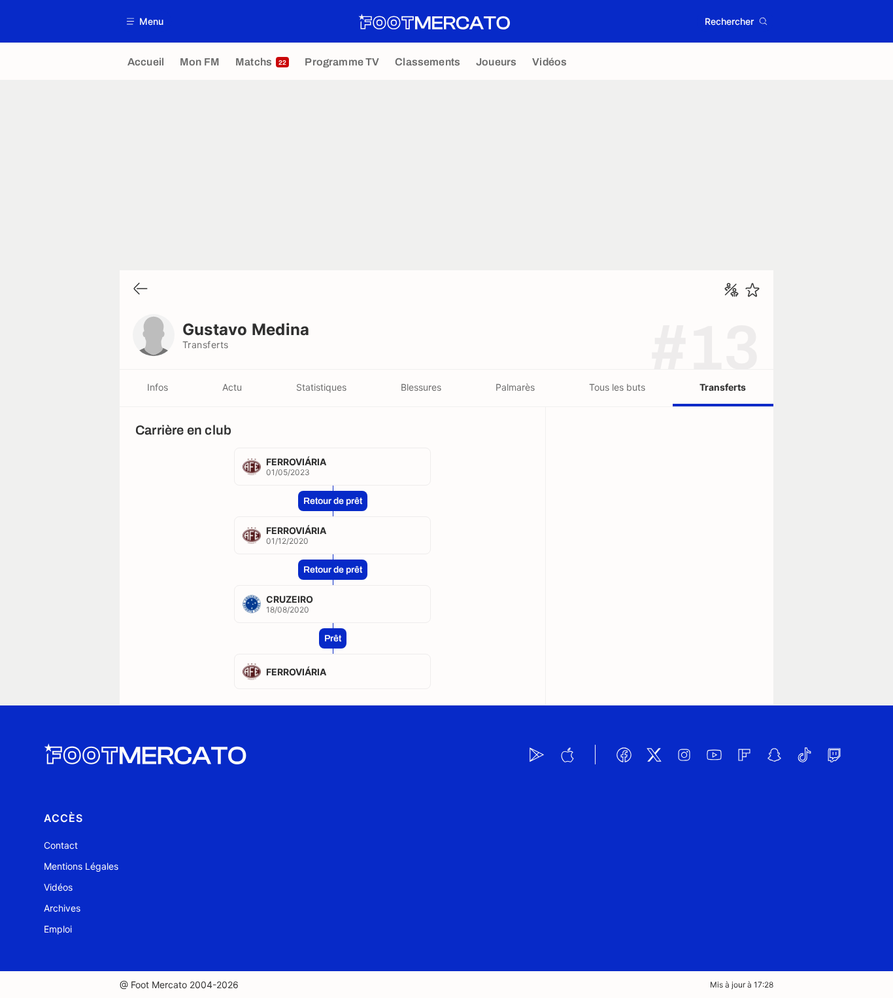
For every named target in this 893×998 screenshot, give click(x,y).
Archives (62, 908)
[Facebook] (623, 754)
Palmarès (515, 387)
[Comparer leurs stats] (731, 290)
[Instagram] (684, 754)
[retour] (140, 289)
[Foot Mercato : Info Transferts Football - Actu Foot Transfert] (434, 21)
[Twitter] (654, 754)
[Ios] (567, 754)
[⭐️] (752, 290)
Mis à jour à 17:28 (741, 984)
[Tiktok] (804, 754)
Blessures (421, 387)
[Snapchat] (774, 754)
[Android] (537, 754)
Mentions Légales (81, 866)
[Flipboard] (744, 754)
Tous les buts (617, 387)
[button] (145, 21)
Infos (157, 387)
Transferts (722, 387)
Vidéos (58, 887)
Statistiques (321, 387)
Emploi (58, 929)
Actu (232, 387)
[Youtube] (714, 754)
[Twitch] (834, 754)
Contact (61, 845)
